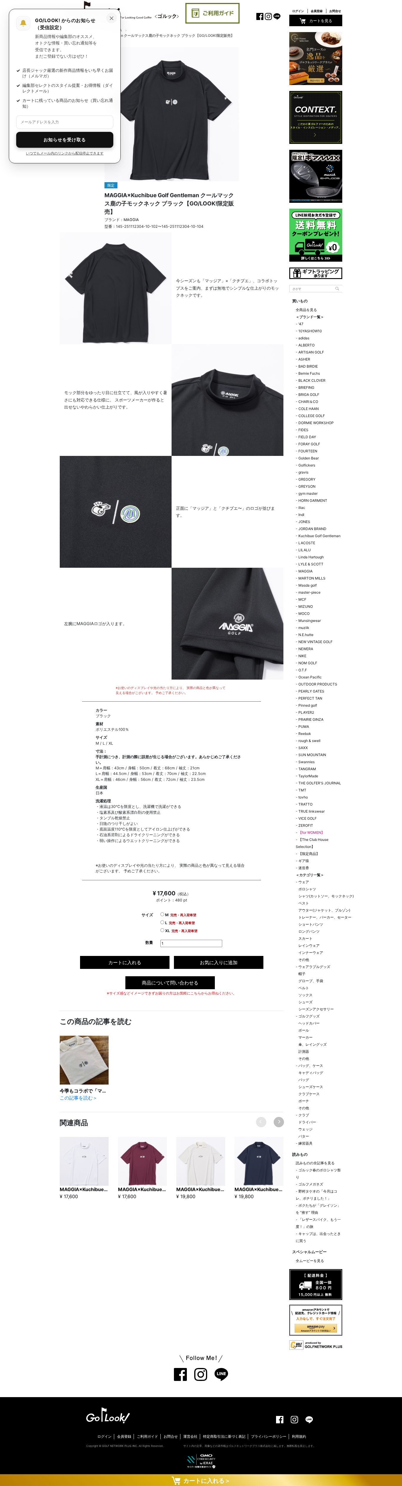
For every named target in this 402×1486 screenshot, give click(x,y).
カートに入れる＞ (205, 1480)
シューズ (305, 1002)
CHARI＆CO (308, 401)
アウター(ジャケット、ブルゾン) (324, 910)
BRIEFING (306, 387)
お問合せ (335, 11)
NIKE (302, 656)
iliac (301, 507)
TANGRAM (307, 769)
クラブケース (309, 1094)
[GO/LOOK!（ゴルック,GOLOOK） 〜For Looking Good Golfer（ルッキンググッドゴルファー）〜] (121, 10)
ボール (303, 1030)
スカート (305, 938)
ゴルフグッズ (309, 1016)
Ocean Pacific (310, 677)
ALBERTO (306, 345)
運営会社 (190, 1436)
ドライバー (307, 1122)
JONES (304, 521)
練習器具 (305, 1143)
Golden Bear (308, 458)
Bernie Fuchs (309, 373)
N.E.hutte (305, 634)
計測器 (303, 1051)
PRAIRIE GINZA (310, 719)
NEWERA (305, 649)
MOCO (304, 613)
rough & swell (309, 740)
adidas (303, 338)
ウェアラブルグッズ (314, 966)
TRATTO (305, 804)
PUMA (303, 726)
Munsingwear (309, 620)
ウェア (303, 882)
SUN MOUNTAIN (312, 755)
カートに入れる (124, 962)
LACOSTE (306, 543)
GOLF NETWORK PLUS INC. (120, 1445)
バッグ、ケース (310, 1065)
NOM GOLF (307, 663)
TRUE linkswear (311, 811)
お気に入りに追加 (218, 962)
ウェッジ (305, 1129)
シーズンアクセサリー (316, 1009)
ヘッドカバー (309, 1023)
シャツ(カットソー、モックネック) (326, 896)
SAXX (303, 748)
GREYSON (306, 486)
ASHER (304, 359)
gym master (308, 493)
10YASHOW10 (310, 331)
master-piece (309, 592)
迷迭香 (303, 868)
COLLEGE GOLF (311, 416)
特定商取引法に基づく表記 (224, 1436)
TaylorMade (308, 776)
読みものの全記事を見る (315, 1163)
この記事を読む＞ (78, 1098)
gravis (303, 472)
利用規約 (299, 1436)
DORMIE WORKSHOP (316, 423)
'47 (300, 324)
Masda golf (307, 585)
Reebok (304, 733)
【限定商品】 (309, 853)
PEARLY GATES (311, 691)
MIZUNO (305, 606)
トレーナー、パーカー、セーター (324, 917)
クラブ (303, 1115)
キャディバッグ (310, 1072)
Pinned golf (307, 705)
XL (180, 931)
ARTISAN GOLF (311, 352)
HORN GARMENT (312, 500)
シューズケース (310, 1087)
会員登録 (317, 11)
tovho (303, 797)
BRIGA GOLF (308, 394)
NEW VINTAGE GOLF (315, 642)
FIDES (303, 430)
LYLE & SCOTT (310, 564)
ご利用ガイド (147, 1436)
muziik (303, 627)
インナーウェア (310, 952)
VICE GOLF (307, 818)
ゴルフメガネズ (310, 1184)
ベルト (303, 988)
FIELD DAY (307, 437)
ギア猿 (303, 861)
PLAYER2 (306, 712)
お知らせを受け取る (65, 139)
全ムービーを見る (310, 1260)
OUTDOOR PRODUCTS (317, 684)
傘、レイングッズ (312, 1044)
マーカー (305, 1037)
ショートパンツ (310, 924)
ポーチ (303, 1101)
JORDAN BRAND (312, 529)
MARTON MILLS (311, 578)
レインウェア (309, 945)
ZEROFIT (305, 825)
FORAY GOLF (309, 444)
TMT (302, 790)
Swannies (306, 762)
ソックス (305, 995)
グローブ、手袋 (310, 981)
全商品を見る (306, 310)
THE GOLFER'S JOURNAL (319, 783)
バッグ (303, 1079)
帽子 (301, 974)
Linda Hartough (311, 557)
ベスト (303, 903)
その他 (303, 959)
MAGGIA (131, 219)
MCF (302, 599)
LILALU (304, 550)
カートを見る (320, 20)
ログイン (298, 11)
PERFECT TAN (310, 698)
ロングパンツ (309, 931)
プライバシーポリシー (268, 1436)
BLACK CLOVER (311, 380)
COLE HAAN (308, 408)
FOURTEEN (307, 451)
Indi (301, 514)
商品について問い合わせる (170, 983)
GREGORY (306, 479)
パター (303, 1136)
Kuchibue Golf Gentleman (319, 536)
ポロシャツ (307, 889)
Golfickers (306, 465)
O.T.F (302, 670)
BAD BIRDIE (308, 366)
